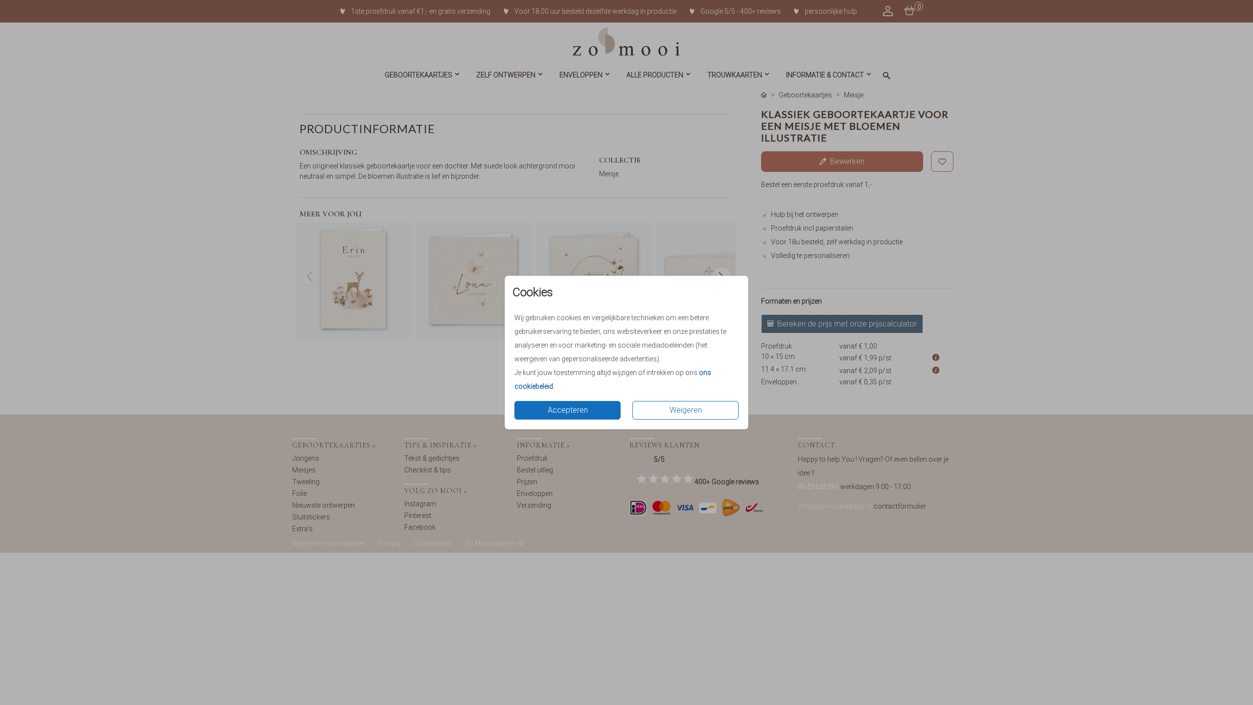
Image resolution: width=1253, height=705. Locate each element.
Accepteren (568, 410)
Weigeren (686, 410)
